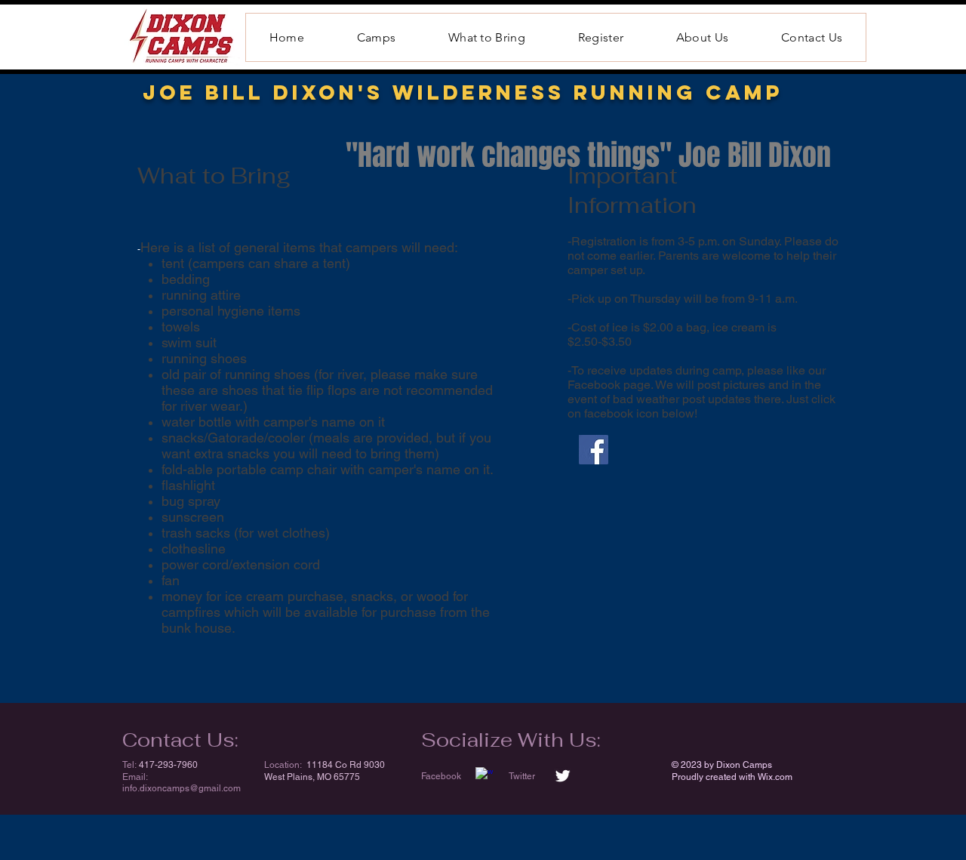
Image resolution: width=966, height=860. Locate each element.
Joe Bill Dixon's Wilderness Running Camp (463, 92)
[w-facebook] (484, 775)
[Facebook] (593, 449)
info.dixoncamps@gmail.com (181, 788)
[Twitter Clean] (562, 775)
